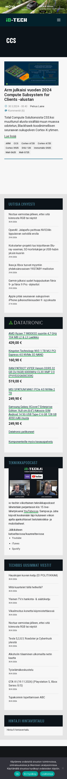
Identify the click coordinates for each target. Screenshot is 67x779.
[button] (59, 20)
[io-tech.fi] (16, 20)
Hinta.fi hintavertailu (18, 729)
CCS (16, 143)
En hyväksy (30, 773)
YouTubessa (31, 511)
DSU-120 (26, 148)
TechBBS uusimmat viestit (30, 565)
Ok (17, 773)
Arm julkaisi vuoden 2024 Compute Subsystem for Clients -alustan (28, 95)
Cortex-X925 (12, 148)
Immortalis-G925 (42, 148)
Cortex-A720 (28, 143)
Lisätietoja (47, 773)
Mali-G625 (11, 152)
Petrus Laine (37, 106)
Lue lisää (10, 136)
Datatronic (27, 323)
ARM (8, 143)
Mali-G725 (24, 152)
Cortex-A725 (44, 143)
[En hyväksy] (62, 768)
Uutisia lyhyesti (22, 204)
